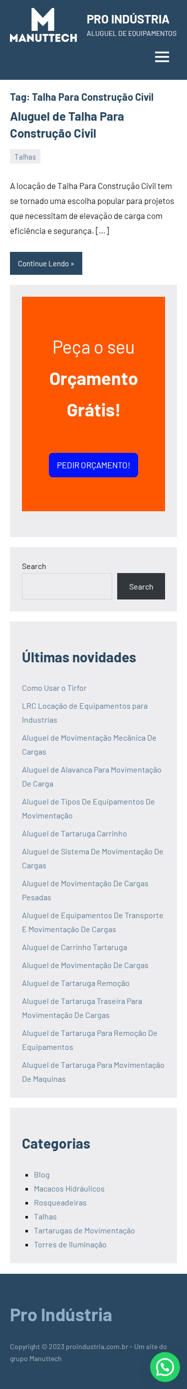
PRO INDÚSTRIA (128, 18)
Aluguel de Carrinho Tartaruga (74, 947)
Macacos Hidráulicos (69, 1188)
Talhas (25, 156)
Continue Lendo (43, 263)
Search (34, 566)
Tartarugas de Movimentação (84, 1230)
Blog (42, 1174)
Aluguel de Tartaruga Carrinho (74, 833)
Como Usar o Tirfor (54, 687)
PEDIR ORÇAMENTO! (93, 465)
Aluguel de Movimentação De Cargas (85, 965)
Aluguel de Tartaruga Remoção (76, 983)
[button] (165, 1367)
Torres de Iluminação (70, 1244)
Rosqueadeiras (60, 1202)
